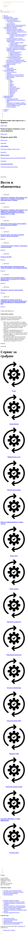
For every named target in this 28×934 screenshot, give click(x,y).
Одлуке (11, 22)
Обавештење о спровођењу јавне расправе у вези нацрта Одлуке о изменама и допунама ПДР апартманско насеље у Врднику (14, 199)
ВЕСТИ (6, 15)
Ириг (11, 80)
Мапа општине (10, 77)
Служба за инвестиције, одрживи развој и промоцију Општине (18, 46)
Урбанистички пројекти (16, 54)
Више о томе (4, 125)
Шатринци (12, 92)
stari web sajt (6, 5)
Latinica (5, 6)
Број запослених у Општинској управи (16, 61)
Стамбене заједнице (15, 56)
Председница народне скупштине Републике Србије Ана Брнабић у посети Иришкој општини (14, 267)
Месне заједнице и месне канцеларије (16, 25)
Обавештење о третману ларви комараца (12, 290)
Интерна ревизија (11, 64)
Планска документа (15, 53)
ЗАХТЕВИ (6, 65)
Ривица (11, 85)
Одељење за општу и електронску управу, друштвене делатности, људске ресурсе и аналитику (16, 32)
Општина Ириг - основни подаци (15, 76)
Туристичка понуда (11, 72)
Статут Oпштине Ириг (12, 98)
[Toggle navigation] (1, 10)
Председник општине (12, 19)
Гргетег (11, 94)
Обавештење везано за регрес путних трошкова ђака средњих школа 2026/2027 (13, 224)
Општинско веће (11, 23)
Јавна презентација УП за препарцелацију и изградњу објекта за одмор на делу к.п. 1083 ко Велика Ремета (13, 279)
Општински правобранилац (14, 62)
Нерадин (12, 84)
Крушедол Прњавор (15, 88)
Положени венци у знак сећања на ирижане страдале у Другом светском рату (12, 235)
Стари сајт (6, 109)
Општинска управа (11, 69)
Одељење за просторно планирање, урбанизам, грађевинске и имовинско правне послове (16, 49)
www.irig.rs (20, 926)
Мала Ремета (13, 86)
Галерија (9, 73)
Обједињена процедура (15, 52)
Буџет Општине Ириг (15, 58)
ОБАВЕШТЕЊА (8, 17)
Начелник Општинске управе (14, 29)
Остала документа (11, 107)
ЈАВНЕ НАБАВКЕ (8, 96)
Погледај (3, 203)
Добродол (12, 93)
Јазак (11, 82)
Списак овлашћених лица (13, 105)
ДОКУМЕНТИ (7, 97)
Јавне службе (10, 68)
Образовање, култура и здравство (15, 74)
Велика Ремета (13, 90)
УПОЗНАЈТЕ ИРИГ (9, 70)
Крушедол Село (14, 89)
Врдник (12, 81)
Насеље (8, 78)
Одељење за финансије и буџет (14, 57)
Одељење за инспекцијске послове (15, 60)
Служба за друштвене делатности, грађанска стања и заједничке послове (18, 36)
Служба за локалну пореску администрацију (17, 43)
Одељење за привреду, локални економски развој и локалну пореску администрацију (16, 40)
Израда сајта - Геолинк (9, 930)
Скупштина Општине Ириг (14, 21)
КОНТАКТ (6, 66)
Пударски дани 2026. (6, 257)
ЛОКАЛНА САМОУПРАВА (11, 18)
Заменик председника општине (15, 26)
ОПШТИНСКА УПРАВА (10, 27)
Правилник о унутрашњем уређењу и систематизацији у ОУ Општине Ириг (16, 103)
